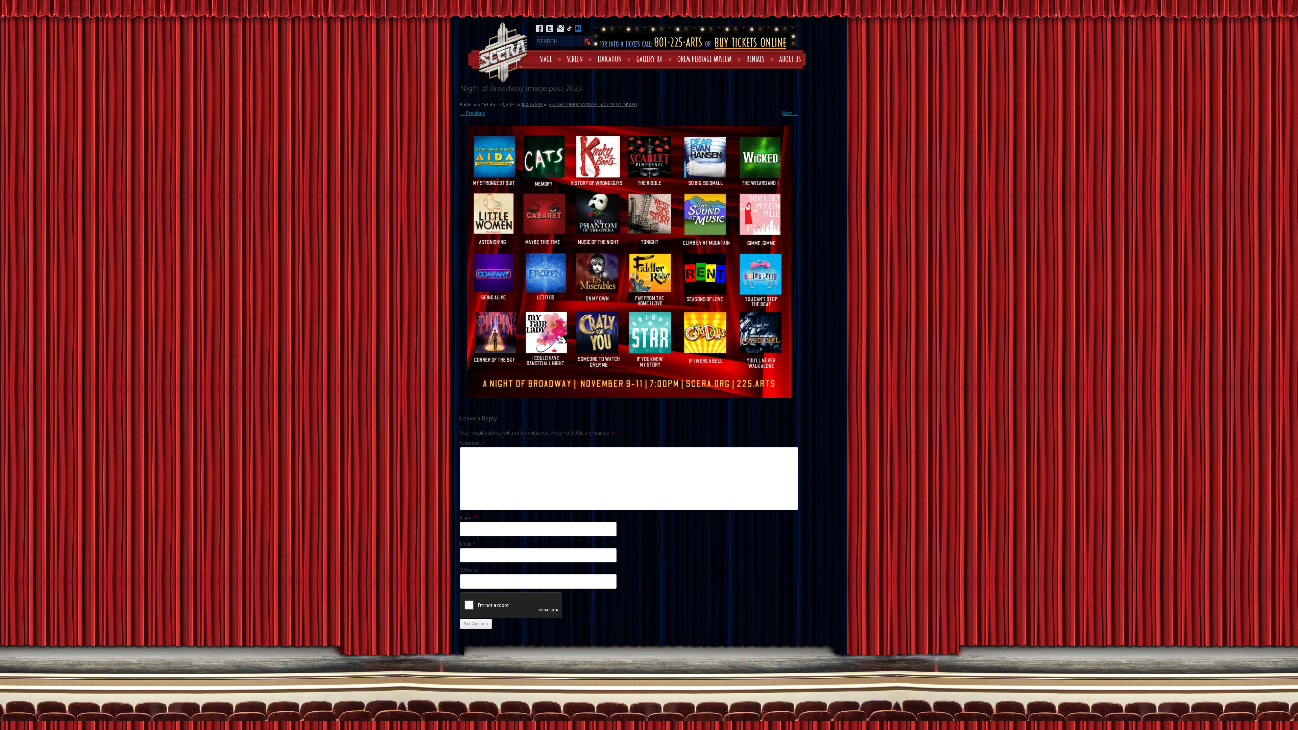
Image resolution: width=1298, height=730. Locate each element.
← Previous (472, 113)
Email (468, 544)
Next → (790, 113)
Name (468, 517)
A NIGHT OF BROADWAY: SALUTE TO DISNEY (593, 104)
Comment (472, 443)
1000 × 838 (532, 104)
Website (469, 570)
